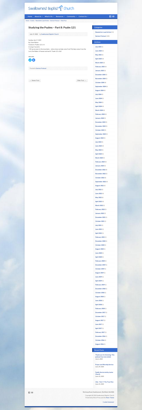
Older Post (81, 80)
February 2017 (100, 332)
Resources (59, 16)
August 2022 (99, 185)
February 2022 (100, 209)
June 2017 (98, 324)
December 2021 (100, 217)
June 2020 (98, 253)
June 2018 (98, 300)
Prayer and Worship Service (104, 364)
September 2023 (100, 134)
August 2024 (99, 90)
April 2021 (98, 233)
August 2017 (99, 320)
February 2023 (100, 162)
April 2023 (98, 154)
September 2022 (100, 181)
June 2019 (98, 277)
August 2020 (99, 249)
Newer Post (34, 80)
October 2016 (99, 340)
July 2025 (98, 47)
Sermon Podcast (54, 20)
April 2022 (98, 201)
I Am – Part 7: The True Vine (104, 382)
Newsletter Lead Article (42, 20)
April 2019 (98, 281)
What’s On (48, 16)
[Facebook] (110, 16)
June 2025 (98, 51)
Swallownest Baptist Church (50, 34)
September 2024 (100, 86)
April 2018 (98, 304)
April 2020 (98, 257)
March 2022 (99, 205)
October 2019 (99, 269)
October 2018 (99, 292)
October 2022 (99, 178)
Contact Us (83, 16)
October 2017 (99, 316)
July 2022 (98, 189)
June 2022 (98, 193)
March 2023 (99, 158)
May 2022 (98, 197)
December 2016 (100, 336)
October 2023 (99, 130)
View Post (63, 20)
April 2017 (98, 328)
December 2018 (100, 288)
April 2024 (98, 106)
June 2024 (98, 98)
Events (32, 20)
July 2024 (98, 94)
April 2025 (98, 59)
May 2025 (98, 55)
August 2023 (99, 138)
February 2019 (100, 285)
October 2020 (99, 245)
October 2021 (99, 221)
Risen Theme (110, 397)
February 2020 (100, 261)
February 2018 (100, 308)
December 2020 (100, 241)
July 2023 (98, 142)
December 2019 (100, 265)
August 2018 (99, 296)
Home (30, 16)
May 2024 (98, 102)
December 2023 (100, 122)
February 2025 (100, 66)
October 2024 (99, 82)
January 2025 (99, 70)
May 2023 (98, 150)
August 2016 (99, 344)
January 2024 (99, 118)
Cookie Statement (108, 402)
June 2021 (98, 229)
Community (71, 16)
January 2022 (99, 213)
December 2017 (100, 312)
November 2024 (100, 78)
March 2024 (99, 110)
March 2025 (99, 62)
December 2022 (100, 170)
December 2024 (100, 74)
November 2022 (100, 173)
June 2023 (98, 146)
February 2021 (100, 237)
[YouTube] (113, 16)
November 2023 (100, 126)
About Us (38, 16)
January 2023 (99, 166)
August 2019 (99, 273)
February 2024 (100, 114)
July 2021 (98, 225)
